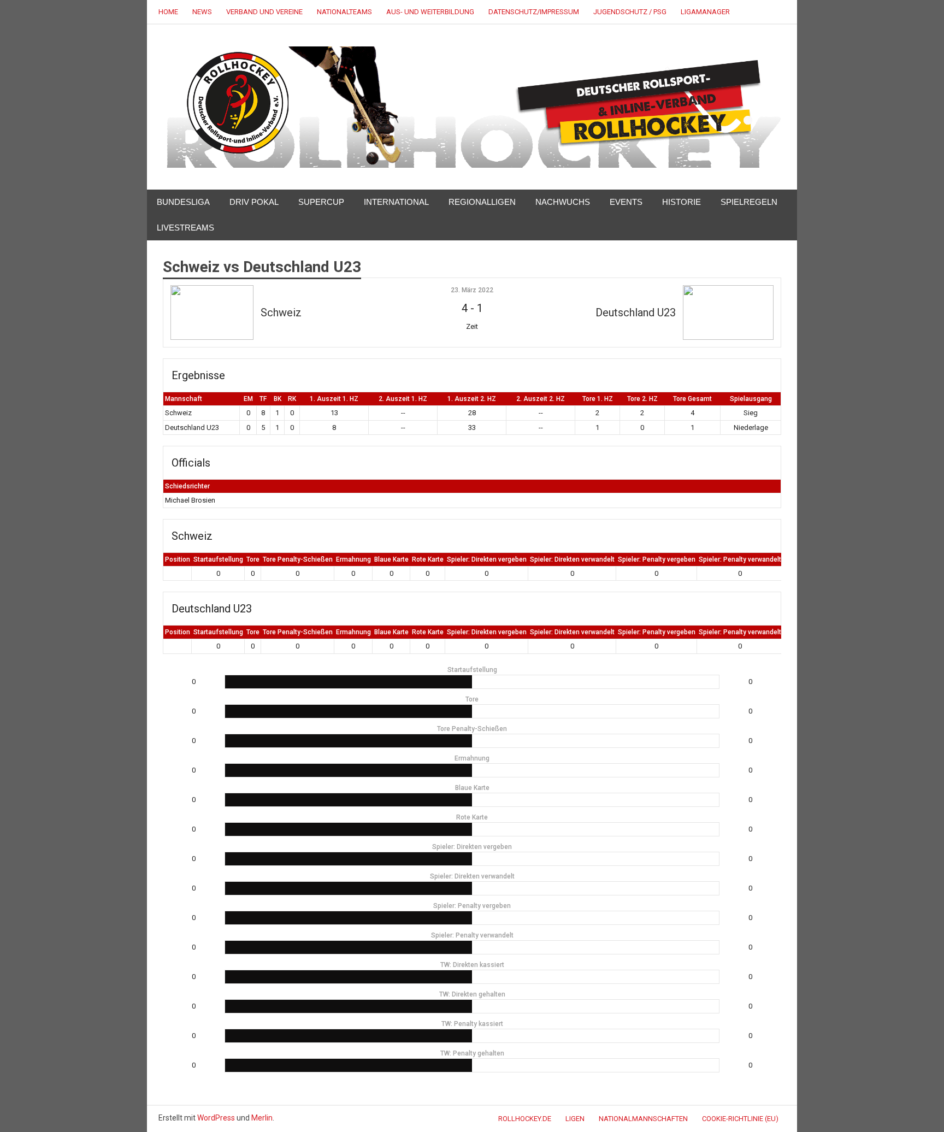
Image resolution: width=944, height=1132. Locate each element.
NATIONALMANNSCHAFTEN (643, 1119)
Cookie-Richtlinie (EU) (740, 1119)
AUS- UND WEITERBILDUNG (430, 12)
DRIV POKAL (254, 202)
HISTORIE (681, 202)
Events (626, 202)
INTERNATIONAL (396, 202)
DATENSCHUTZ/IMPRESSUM (533, 12)
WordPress (216, 1117)
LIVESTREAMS (185, 227)
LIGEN (575, 1119)
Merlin (262, 1117)
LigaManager (705, 12)
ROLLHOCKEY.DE (524, 1119)
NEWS (202, 12)
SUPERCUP (321, 202)
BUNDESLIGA (183, 202)
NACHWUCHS (562, 202)
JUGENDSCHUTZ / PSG (629, 12)
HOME (168, 12)
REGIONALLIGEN (482, 202)
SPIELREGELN (749, 202)
